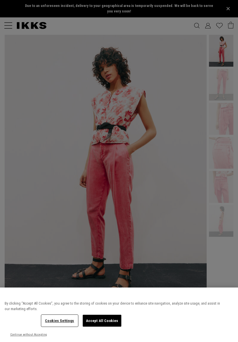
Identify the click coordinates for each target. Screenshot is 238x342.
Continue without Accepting (28, 334)
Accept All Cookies (102, 321)
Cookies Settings (59, 321)
